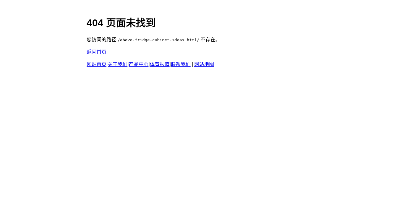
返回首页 (96, 52)
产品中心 (138, 64)
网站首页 (96, 64)
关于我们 (117, 64)
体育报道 (160, 64)
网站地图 (204, 64)
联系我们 (181, 64)
